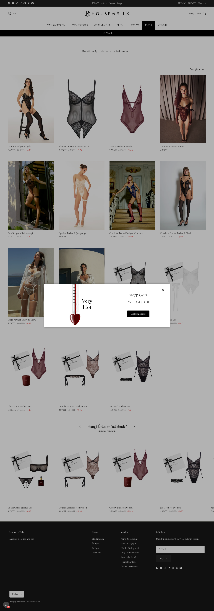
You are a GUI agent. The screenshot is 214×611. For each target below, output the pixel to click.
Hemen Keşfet (138, 314)
